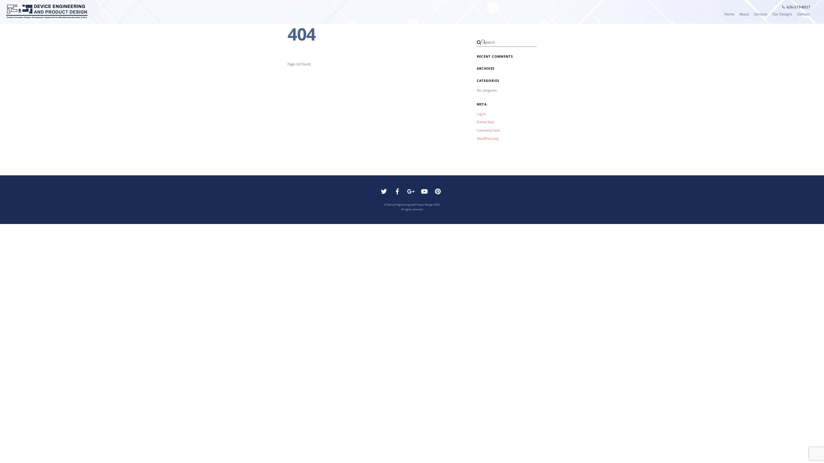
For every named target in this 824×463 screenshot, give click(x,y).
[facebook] (398, 192)
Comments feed (488, 130)
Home (729, 14)
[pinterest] (439, 192)
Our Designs (782, 14)
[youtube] (425, 192)
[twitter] (385, 192)
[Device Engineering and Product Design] (47, 18)
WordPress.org (487, 138)
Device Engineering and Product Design (410, 204)
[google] (412, 192)
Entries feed (485, 122)
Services (760, 14)
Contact (803, 14)
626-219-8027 (798, 7)
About (744, 14)
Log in (481, 114)
